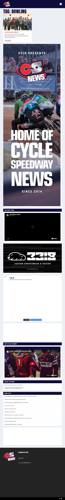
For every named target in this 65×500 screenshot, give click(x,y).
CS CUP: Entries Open (9, 405)
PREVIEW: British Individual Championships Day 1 (15, 399)
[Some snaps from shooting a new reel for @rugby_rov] (12, 287)
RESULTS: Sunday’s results (10, 408)
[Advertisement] (32, 332)
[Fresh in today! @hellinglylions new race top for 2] (52, 285)
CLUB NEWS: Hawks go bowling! (11, 32)
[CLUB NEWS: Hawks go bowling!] (17, 21)
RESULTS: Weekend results (10, 421)
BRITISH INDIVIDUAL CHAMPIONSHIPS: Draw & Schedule (16, 402)
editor (6, 34)
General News (20, 34)
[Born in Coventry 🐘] (32, 310)
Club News (16, 34)
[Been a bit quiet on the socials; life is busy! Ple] (12, 314)
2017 (13, 34)
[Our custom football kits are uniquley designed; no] (32, 290)
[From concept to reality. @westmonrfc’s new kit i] (12, 301)
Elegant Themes (9, 498)
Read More (7, 40)
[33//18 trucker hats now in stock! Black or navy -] (52, 300)
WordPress (17, 498)
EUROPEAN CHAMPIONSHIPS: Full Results (13, 424)
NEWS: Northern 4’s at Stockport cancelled (14, 415)
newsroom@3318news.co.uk (18, 387)
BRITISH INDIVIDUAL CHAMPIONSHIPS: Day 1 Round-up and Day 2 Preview (20, 396)
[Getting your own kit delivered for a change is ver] (52, 312)
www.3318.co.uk (20, 458)
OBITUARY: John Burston (10, 411)
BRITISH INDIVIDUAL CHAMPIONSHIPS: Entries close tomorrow (18, 418)
